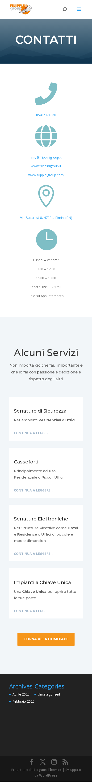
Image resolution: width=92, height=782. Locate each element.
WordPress (48, 775)
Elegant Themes (47, 769)
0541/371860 (46, 115)
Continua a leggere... (33, 433)
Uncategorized (49, 694)
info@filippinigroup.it (46, 157)
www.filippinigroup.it (46, 166)
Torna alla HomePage (46, 639)
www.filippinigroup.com (46, 175)
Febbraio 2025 (23, 701)
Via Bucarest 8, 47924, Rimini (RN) (46, 217)
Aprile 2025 (21, 694)
